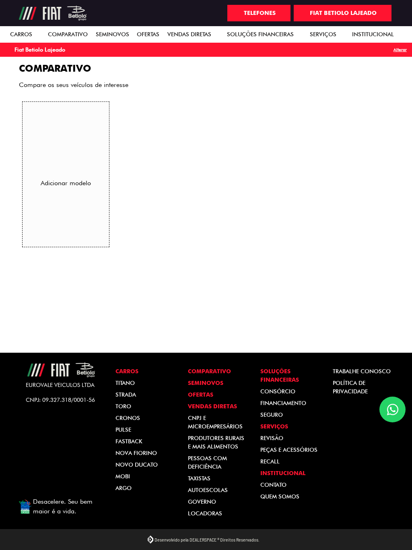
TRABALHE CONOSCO (362, 371)
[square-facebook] (55, 426)
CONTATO (273, 485)
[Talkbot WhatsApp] (392, 409)
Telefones (259, 13)
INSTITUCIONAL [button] (374, 34)
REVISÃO (271, 438)
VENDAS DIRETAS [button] (190, 34)
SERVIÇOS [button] (324, 34)
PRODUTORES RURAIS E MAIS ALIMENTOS (216, 442)
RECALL (270, 461)
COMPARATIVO (68, 34)
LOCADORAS (205, 513)
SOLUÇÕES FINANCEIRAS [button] (261, 34)
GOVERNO (202, 501)
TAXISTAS (199, 478)
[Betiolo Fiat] (53, 13)
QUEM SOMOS (279, 496)
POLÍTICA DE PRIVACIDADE (350, 387)
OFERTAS (148, 34)
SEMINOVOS (112, 34)
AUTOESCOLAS (208, 490)
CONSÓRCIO (277, 391)
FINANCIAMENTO (283, 403)
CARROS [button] (22, 34)
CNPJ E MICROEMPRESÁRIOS (215, 422)
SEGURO (271, 414)
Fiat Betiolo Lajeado (343, 13)
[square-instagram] (67, 426)
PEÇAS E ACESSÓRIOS (288, 450)
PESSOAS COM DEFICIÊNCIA (207, 462)
